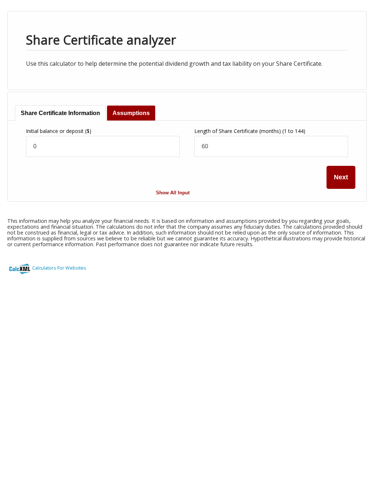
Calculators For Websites (59, 267)
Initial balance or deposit (58, 130)
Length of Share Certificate (249, 130)
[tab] (60, 113)
